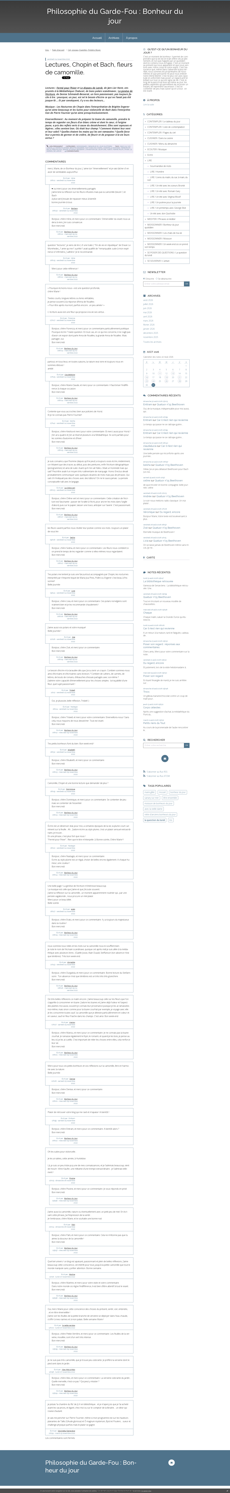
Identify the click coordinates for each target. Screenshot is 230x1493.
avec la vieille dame (153, 808)
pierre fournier (62, 148)
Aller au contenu (9, 2)
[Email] (165, 758)
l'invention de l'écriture (95, 149)
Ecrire (150, 154)
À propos (131, 38)
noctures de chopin (93, 148)
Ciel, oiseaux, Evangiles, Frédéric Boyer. (84, 50)
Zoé (73, 637)
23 (147, 381)
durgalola (71, 962)
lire (170, 820)
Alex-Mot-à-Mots (68, 1370)
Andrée (147, 496)
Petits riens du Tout (154, 723)
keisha (147, 464)
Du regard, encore (170, 512)
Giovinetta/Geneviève (66, 1431)
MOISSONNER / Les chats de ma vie (164, 232)
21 (179, 377)
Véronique (149, 512)
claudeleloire (70, 375)
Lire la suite (148, 104)
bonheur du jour (178, 792)
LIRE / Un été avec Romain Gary (165, 191)
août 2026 (148, 300)
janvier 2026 (149, 328)
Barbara (74, 208)
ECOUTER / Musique (157, 149)
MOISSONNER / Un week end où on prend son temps (166, 245)
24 (153, 381)
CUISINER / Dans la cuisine (160, 138)
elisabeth (71, 750)
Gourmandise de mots (160, 166)
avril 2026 (147, 316)
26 (166, 381)
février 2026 (149, 324)
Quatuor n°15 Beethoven (170, 404)
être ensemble (170, 797)
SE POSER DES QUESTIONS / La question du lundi (166, 254)
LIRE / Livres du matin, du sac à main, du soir (167, 179)
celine (146, 480)
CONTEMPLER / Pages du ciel (161, 132)
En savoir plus (146, 1491)
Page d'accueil (58, 50)
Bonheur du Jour (71, 232)
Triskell (72, 690)
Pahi (73, 1225)
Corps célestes (151, 707)
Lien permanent (56, 146)
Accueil (97, 38)
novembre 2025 (150, 337)
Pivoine (72, 1178)
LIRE (149, 160)
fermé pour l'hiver (121, 149)
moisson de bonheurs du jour (158, 803)
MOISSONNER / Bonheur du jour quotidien (94, 146)
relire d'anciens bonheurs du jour (160, 814)
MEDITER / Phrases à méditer (161, 219)
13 (173, 373)
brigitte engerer (77, 148)
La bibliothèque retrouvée (158, 581)
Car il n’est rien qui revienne (172, 420)
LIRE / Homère (157, 171)
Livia (73, 591)
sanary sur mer (152, 797)
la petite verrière (68, 1325)
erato (73, 909)
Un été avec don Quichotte (162, 213)
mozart (162, 792)
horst (109, 149)
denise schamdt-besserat (73, 149)
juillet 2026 (148, 304)
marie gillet (150, 792)
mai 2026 (147, 312)
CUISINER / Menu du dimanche (162, 143)
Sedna (72, 538)
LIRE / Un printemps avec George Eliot (168, 207)
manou (72, 1022)
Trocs (146, 691)
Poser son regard (153, 676)
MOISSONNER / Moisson (159, 238)
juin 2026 (147, 308)
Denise (72, 1079)
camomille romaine (111, 148)
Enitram (147, 404)
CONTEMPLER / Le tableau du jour (163, 121)
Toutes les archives (152, 342)
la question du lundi (155, 820)
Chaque (147, 612)
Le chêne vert (69, 488)
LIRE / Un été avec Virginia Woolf (165, 196)
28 (179, 381)
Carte (151, 557)
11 (160, 373)
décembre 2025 (150, 333)
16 (147, 377)
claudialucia (149, 446)
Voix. (47, 50)
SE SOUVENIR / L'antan (158, 260)
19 (166, 377)
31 (153, 385)
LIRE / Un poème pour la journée (165, 202)
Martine (72, 1274)
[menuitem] (97, 37)
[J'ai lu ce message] (227, 1491)
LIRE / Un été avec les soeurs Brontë (167, 185)
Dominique (70, 789)
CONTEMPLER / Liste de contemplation (166, 126)
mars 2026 (148, 320)
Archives (113, 38)
